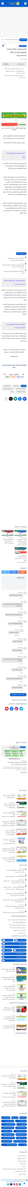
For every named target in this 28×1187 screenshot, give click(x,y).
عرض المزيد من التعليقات (18, 694)
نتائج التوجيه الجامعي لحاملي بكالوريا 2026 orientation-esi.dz (13, 901)
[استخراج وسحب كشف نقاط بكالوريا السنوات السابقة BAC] (21, 805)
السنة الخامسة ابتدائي (20, 388)
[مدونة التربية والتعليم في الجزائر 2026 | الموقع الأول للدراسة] (14, 3)
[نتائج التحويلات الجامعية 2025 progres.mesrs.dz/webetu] (21, 814)
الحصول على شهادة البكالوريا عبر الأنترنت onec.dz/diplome (10, 832)
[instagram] (16, 709)
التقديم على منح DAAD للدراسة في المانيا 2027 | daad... (9, 1009)
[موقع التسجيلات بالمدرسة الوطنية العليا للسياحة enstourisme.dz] (21, 859)
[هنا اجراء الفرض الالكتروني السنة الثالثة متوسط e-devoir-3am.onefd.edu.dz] (21, 996)
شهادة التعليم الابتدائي (8, 388)
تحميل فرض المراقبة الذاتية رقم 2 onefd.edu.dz (8, 970)
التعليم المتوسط (20, 950)
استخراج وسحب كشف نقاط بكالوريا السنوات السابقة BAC (9, 805)
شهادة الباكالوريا (22, 1138)
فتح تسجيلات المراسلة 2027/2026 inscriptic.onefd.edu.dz (9, 841)
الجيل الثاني (7, 950)
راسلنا (24, 1166)
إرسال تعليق (20, 577)
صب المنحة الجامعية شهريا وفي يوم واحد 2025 (14, 272)
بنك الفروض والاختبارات (8, 1134)
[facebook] (11, 709)
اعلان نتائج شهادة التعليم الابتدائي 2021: (14, 68)
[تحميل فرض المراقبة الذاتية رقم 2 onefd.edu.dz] (21, 970)
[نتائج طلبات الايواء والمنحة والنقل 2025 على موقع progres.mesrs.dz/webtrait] (21, 823)
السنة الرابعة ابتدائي (21, 1131)
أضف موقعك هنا (21, 933)
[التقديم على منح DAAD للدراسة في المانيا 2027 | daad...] (21, 1009)
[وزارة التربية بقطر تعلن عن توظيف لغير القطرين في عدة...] (21, 1027)
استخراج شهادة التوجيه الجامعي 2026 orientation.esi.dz (14, 907)
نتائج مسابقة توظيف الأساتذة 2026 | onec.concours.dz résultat (15, 894)
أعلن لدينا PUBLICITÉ (20, 1171)
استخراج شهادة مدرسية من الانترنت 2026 (9, 796)
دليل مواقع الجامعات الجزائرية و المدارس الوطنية (14, 1169)
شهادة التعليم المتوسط (20, 1141)
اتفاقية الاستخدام (22, 1161)
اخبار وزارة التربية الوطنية (19, 930)
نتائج (25, 1144)
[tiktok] (11, 1184)
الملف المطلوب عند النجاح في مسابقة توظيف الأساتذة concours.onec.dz (22, 542)
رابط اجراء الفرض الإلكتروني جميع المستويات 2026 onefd (8, 979)
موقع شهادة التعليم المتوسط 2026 (17, 925)
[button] (20, 399)
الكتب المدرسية (8, 1131)
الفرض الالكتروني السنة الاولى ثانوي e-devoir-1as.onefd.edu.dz (9, 988)
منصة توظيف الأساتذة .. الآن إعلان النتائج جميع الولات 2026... (8, 541)
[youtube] (7, 709)
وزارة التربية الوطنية (21, 391)
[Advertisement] (14, 22)
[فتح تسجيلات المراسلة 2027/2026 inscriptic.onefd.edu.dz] (21, 841)
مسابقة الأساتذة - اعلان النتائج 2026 (15, 876)
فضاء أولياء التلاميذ (6, 1141)
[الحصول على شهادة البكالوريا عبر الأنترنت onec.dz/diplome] (21, 832)
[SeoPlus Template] (27, 1180)
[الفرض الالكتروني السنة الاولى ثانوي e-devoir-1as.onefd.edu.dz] (21, 987)
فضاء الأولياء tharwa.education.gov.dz (16, 919)
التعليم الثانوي (14, 947)
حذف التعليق (16, 635)
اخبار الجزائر (7, 940)
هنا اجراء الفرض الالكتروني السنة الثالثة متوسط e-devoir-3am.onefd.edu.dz (8, 997)
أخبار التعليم (22, 45)
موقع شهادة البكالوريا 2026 (19, 922)
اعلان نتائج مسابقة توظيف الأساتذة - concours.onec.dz (15, 871)
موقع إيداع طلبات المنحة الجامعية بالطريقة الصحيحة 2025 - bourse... (13, 266)
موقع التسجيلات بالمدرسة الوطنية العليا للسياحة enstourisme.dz (8, 859)
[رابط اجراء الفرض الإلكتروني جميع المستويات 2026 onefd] (21, 978)
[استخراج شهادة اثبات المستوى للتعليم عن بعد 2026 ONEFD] (21, 1018)
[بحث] (2, 3)
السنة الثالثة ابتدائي (14, 953)
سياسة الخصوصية (21, 1158)
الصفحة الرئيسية (22, 1155)
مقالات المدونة (22, 1174)
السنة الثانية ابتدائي (14, 957)
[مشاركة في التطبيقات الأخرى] (6, 399)
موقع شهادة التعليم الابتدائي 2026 (17, 927)
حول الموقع (23, 1163)
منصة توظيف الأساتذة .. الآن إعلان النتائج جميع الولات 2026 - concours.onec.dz (13, 888)
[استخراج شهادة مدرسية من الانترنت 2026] (21, 797)
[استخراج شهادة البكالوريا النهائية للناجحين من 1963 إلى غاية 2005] (21, 850)
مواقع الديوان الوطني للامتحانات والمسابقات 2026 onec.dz (17, 763)
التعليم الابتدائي (6, 385)
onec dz (12, 391)
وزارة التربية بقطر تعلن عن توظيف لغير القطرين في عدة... (8, 1027)
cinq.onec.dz (9, 295)
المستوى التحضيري (21, 1134)
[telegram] (21, 709)
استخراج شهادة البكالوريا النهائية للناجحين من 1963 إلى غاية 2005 (8, 850)
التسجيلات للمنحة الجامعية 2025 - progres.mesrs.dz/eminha (15, 259)
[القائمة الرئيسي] (25, 3)
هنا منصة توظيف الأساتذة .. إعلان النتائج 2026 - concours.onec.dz (9, 39)
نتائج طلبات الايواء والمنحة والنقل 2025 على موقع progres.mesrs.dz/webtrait (8, 823)
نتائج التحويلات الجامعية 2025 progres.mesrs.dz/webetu (8, 814)
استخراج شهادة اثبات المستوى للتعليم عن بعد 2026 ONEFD (9, 1018)
